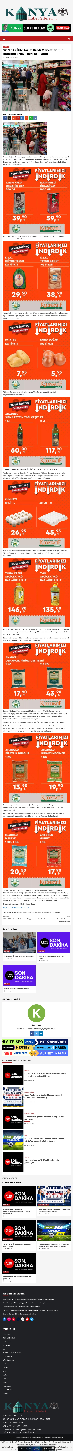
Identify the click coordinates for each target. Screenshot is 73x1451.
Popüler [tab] (16, 1060)
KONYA (5, 1349)
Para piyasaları (56, 912)
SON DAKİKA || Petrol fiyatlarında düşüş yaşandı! (19, 918)
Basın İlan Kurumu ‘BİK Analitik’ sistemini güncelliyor (20, 1314)
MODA (5, 1367)
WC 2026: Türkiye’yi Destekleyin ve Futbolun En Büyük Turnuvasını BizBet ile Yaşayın (30, 1310)
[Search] (69, 39)
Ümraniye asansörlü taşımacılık (59, 1442)
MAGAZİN (6, 1364)
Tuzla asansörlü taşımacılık (47, 1445)
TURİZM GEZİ (7, 1390)
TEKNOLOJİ (7, 1386)
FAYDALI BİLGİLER (29, 1092)
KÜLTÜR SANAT (8, 1360)
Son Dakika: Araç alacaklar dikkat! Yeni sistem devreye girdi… (54, 919)
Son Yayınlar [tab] (7, 1060)
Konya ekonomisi (46, 912)
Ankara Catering (24, 1442)
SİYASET (5, 1378)
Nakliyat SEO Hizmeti (9, 1442)
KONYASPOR (7, 1356)
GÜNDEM (26, 1157)
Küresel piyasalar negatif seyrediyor (16, 989)
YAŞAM (5, 1393)
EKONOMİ (6, 47)
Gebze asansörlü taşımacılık (26, 1445)
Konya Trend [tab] (26, 1060)
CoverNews (48, 1437)
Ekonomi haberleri (22, 912)
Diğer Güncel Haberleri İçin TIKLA (16, 907)
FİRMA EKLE (27, 1070)
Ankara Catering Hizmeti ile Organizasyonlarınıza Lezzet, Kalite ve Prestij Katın (16, 1211)
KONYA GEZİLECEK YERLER (12, 1353)
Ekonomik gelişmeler (34, 912)
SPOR (25, 1135)
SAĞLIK (5, 1375)
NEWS (5, 1371)
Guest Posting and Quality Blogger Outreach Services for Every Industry (26, 1303)
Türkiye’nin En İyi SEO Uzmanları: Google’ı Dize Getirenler (21, 1306)
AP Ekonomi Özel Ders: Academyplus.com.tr (19, 956)
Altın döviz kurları (12, 912)
